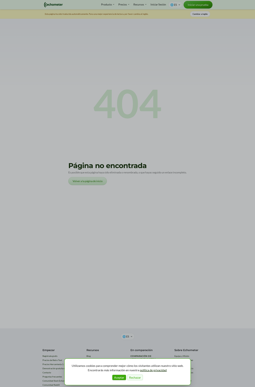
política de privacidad (153, 370)
